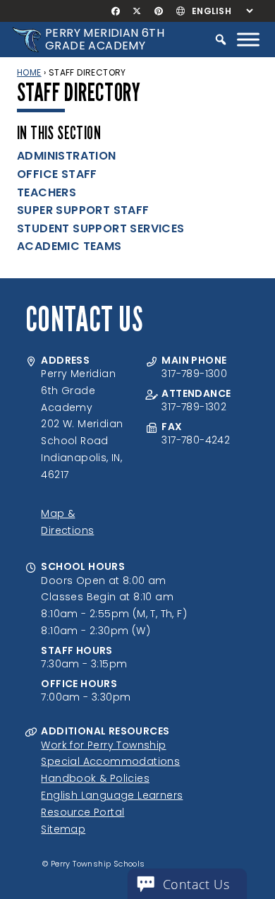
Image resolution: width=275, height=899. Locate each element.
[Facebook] (116, 11)
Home (29, 72)
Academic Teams (69, 246)
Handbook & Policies (95, 778)
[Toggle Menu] (248, 39)
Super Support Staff (83, 210)
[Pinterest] (158, 11)
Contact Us (196, 884)
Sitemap (63, 829)
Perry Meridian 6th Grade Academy (104, 39)
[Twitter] (137, 11)
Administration (66, 156)
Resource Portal (82, 812)
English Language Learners (112, 795)
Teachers (46, 192)
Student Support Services (101, 228)
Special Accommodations (110, 761)
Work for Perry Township (103, 745)
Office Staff (57, 174)
